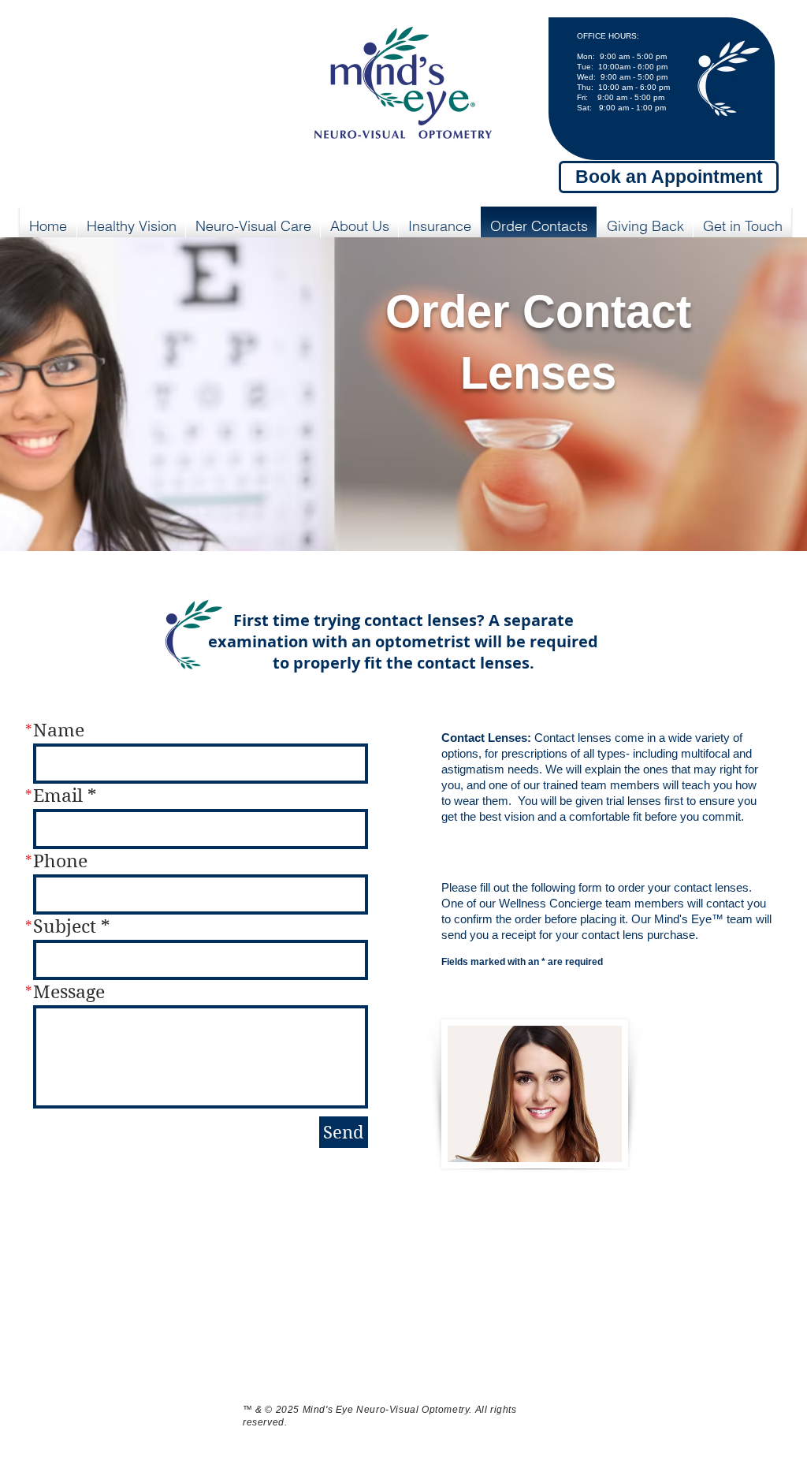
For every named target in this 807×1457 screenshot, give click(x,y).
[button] (131, 226)
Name (58, 730)
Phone (60, 861)
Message (69, 992)
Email (58, 796)
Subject (64, 927)
